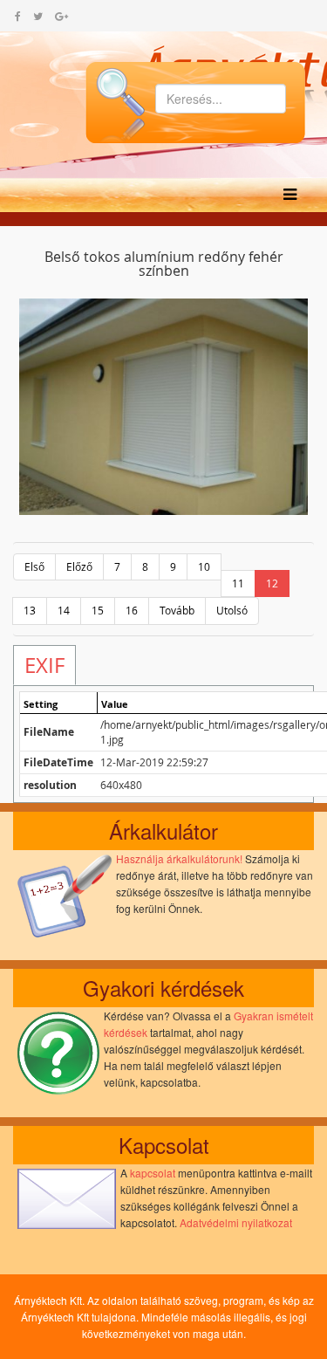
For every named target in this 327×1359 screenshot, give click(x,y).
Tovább (177, 610)
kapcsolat (152, 1172)
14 (64, 610)
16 (132, 610)
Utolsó (232, 610)
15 (98, 610)
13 (30, 610)
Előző (79, 566)
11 (238, 583)
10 (204, 566)
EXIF (44, 665)
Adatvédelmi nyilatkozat (236, 1222)
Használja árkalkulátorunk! (179, 858)
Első (34, 566)
